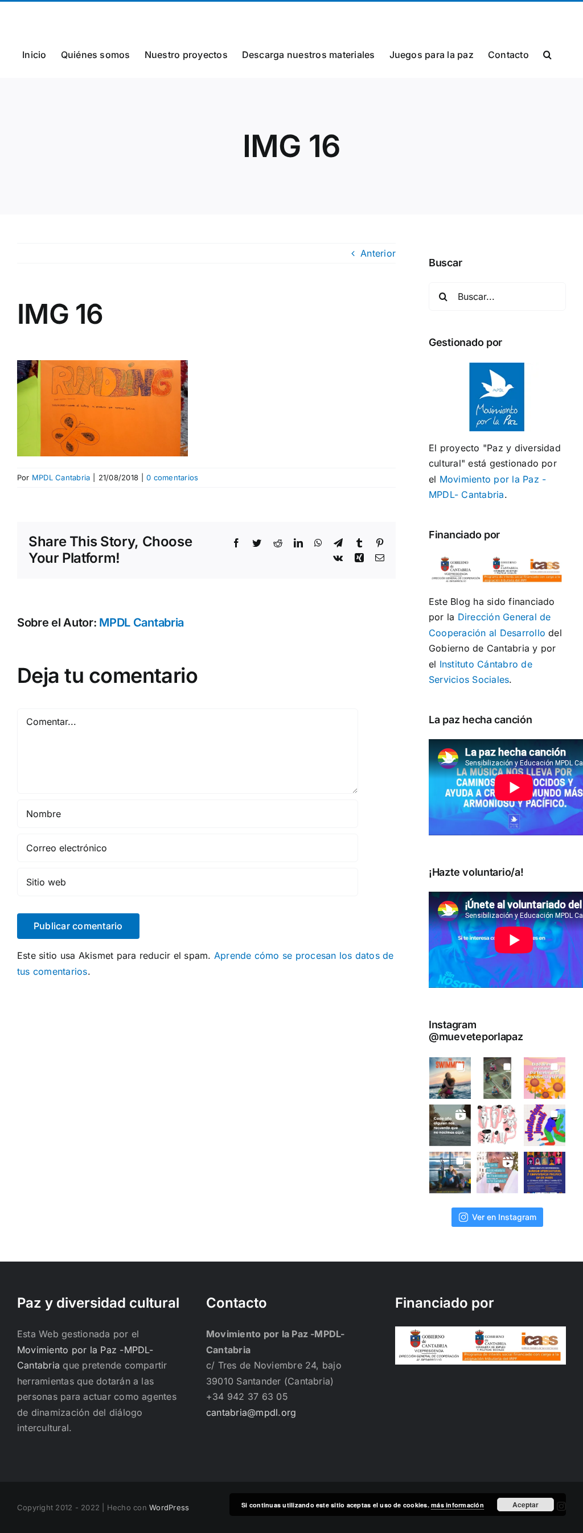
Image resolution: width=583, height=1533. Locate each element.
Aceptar (525, 1504)
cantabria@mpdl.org (158, 15)
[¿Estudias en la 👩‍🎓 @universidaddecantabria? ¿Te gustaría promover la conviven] (544, 1172)
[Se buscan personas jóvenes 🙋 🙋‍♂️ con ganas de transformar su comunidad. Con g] (544, 1125)
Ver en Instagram (504, 1217)
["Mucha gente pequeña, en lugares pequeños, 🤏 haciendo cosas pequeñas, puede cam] (497, 1172)
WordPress (169, 1507)
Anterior (378, 253)
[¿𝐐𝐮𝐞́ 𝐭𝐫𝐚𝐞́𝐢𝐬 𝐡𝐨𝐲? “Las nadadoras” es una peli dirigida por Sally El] (450, 1078)
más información (457, 1505)
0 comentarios (172, 477)
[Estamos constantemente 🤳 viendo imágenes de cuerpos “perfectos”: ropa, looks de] (497, 1125)
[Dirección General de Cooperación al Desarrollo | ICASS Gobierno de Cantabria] (480, 1334)
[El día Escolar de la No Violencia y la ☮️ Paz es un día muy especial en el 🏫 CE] (497, 1078)
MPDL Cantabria (61, 477)
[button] (547, 53)
